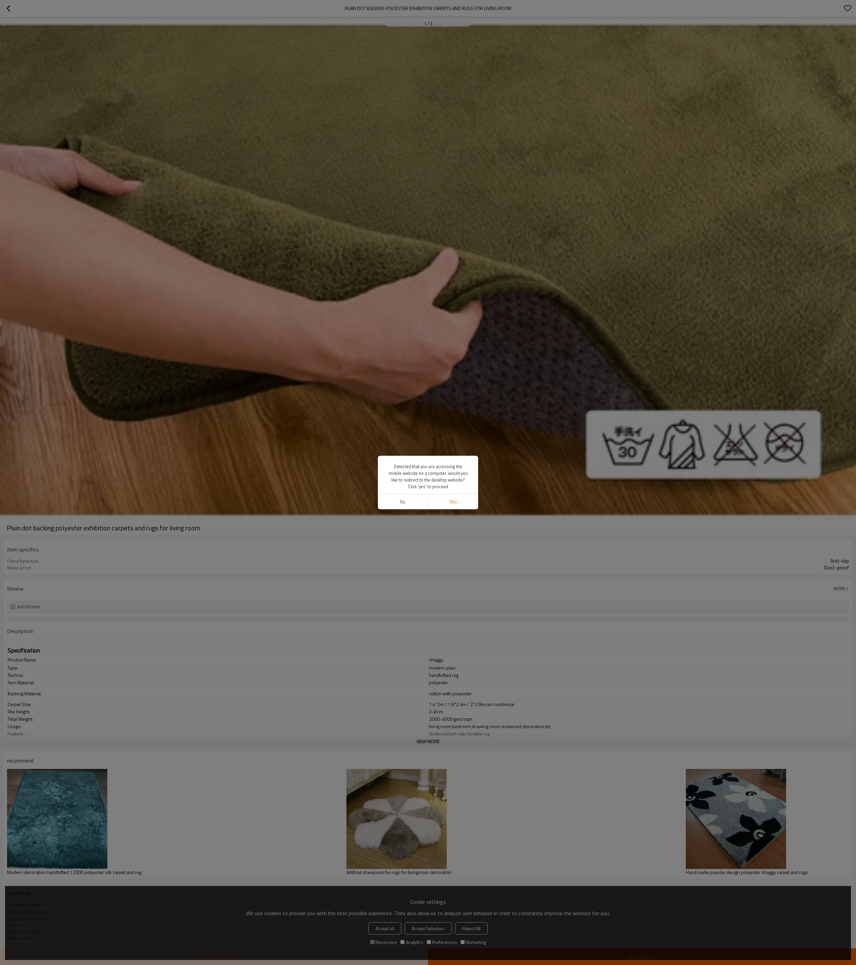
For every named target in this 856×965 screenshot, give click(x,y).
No (403, 502)
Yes (453, 502)
